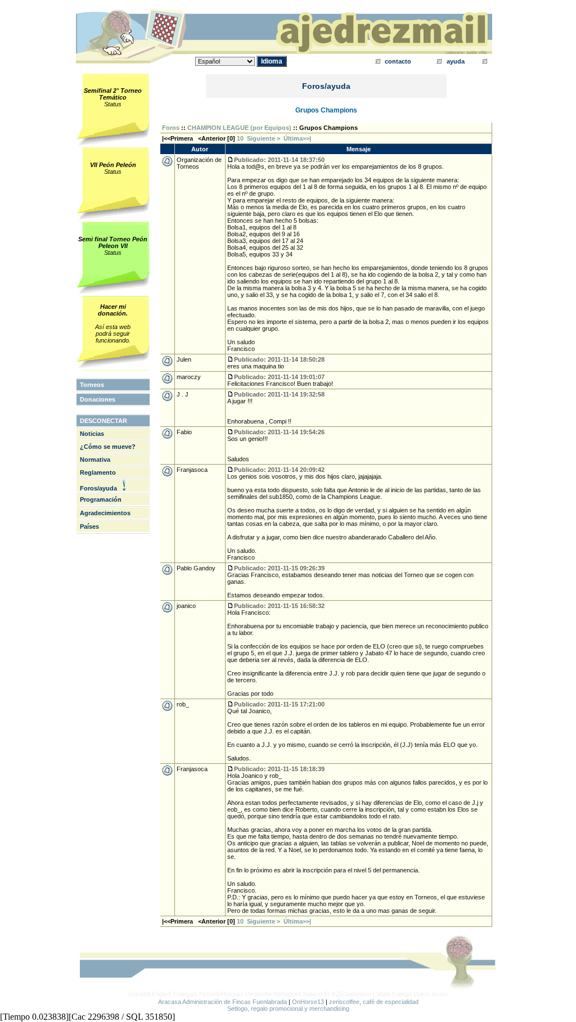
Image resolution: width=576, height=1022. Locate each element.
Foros (170, 127)
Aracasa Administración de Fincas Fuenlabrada (222, 1001)
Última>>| (297, 138)
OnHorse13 (308, 1001)
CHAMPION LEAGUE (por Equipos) (239, 127)
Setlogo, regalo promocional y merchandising (288, 1008)
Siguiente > (265, 138)
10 (240, 138)
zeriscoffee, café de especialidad (373, 1001)
